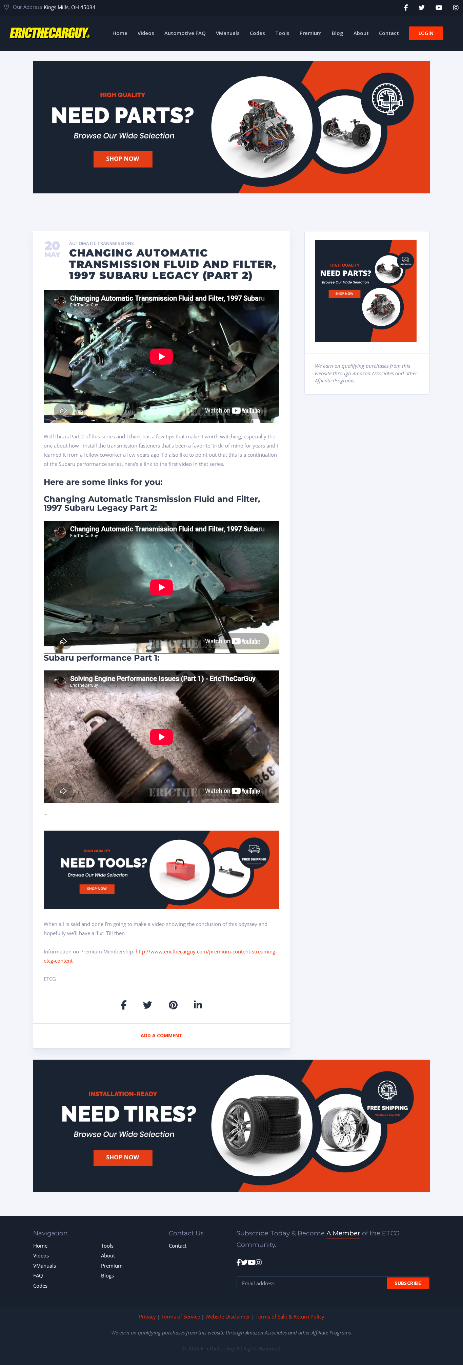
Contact (177, 1245)
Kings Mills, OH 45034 (70, 7)
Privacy (147, 1316)
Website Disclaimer (227, 1316)
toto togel (459, 3)
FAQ (38, 1275)
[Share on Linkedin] (198, 1005)
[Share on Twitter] (147, 1005)
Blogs (107, 1275)
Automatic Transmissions (101, 243)
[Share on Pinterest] (173, 1005)
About (108, 1255)
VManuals (44, 1265)
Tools (107, 1245)
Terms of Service (180, 1316)
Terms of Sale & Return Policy (290, 1316)
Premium (112, 1265)
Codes (40, 1285)
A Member (343, 1233)
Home (40, 1245)
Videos (41, 1255)
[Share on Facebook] (124, 1005)
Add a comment (161, 1035)
